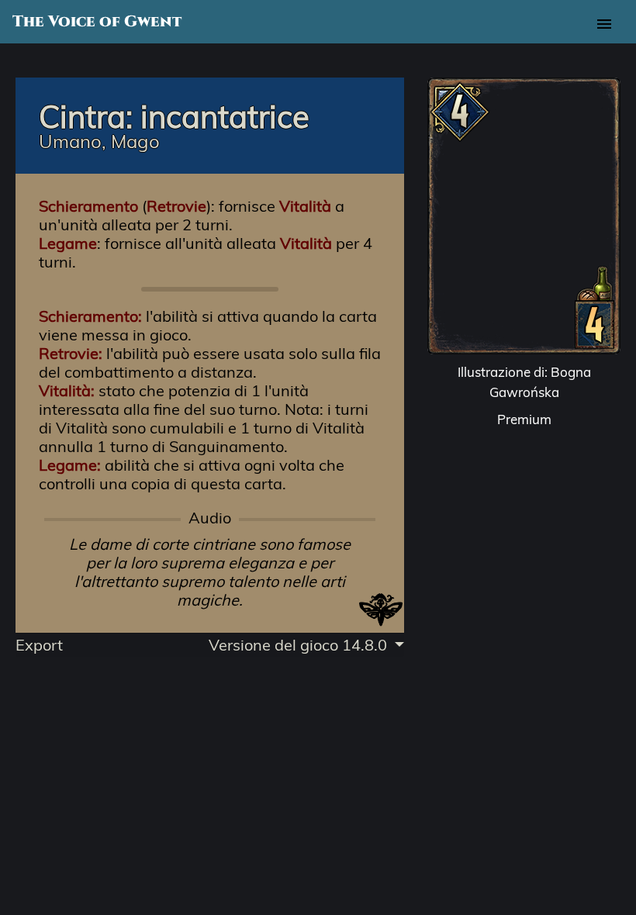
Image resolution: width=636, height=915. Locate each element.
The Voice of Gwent (96, 22)
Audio (209, 518)
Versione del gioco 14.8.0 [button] (300, 644)
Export (39, 644)
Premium (524, 419)
